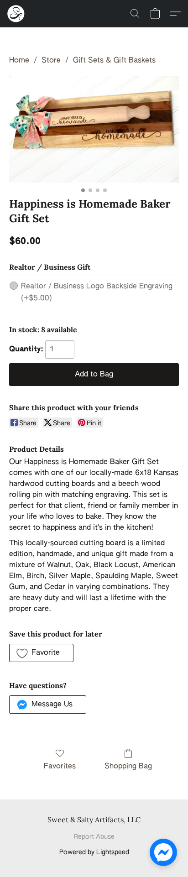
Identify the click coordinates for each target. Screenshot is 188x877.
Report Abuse (94, 837)
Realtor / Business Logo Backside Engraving (96, 292)
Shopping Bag (128, 766)
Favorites (60, 766)
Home (19, 60)
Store (51, 60)
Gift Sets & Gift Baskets (114, 60)
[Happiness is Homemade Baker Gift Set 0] (94, 129)
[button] (16, 13)
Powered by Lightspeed (94, 852)
